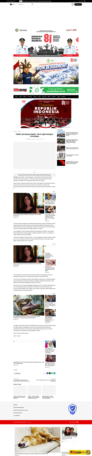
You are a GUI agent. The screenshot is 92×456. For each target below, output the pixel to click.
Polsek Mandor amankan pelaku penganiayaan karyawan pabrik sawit (21, 380)
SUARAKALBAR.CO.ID (23, 422)
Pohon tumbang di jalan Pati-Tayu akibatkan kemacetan (46, 380)
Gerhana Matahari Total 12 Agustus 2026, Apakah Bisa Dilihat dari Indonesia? (72, 162)
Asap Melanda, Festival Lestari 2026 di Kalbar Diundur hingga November (36, 1)
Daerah (35, 96)
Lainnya (63, 96)
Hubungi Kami (78, 4)
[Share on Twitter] (50, 373)
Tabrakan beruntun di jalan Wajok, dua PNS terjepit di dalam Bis (19, 397)
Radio (20, 96)
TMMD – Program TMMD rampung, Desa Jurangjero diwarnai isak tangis (34, 397)
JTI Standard (16, 415)
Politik (53, 96)
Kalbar (24, 96)
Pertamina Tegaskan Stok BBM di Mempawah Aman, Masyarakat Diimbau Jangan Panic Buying (72, 141)
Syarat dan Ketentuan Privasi (20, 410)
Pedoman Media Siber (18, 407)
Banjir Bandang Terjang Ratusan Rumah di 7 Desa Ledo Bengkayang (48, 397)
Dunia (39, 96)
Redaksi (15, 404)
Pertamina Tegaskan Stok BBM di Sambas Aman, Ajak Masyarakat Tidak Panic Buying (72, 134)
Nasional (44, 96)
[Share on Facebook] (47, 373)
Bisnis (49, 96)
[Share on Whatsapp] (52, 373)
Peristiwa (30, 96)
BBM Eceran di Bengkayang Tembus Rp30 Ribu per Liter (72, 148)
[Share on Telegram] (54, 373)
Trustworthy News (17, 412)
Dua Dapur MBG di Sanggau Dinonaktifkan (72, 155)
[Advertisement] (46, 16)
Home (16, 96)
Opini (58, 96)
